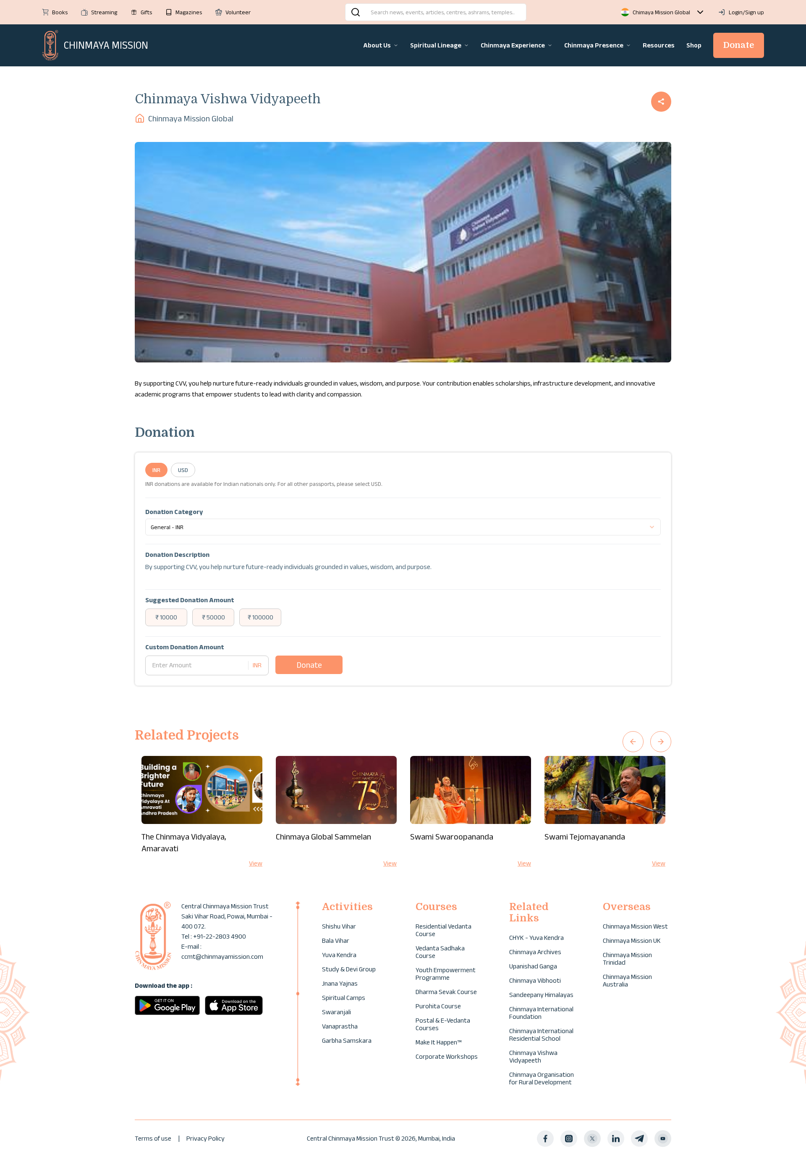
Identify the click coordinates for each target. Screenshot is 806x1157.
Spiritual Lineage (435, 45)
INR (156, 470)
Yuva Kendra (339, 954)
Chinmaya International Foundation (541, 1012)
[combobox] (403, 527)
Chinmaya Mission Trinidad (627, 958)
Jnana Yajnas (340, 983)
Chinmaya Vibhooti (535, 980)
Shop (693, 45)
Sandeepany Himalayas (541, 994)
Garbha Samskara (347, 1040)
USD (183, 470)
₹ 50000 (213, 617)
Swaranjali (336, 1011)
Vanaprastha (340, 1026)
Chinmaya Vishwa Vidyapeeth (533, 1056)
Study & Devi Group (349, 969)
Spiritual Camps (343, 997)
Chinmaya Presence (593, 45)
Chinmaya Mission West (635, 926)
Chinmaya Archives (535, 951)
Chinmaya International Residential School (541, 1034)
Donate (738, 45)
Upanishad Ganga (533, 966)
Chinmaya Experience (513, 45)
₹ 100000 (260, 617)
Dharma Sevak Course (446, 991)
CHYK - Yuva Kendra (536, 937)
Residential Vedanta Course (443, 930)
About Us (377, 45)
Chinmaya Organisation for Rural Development (541, 1078)
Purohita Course (438, 1006)
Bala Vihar (335, 940)
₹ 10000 (166, 617)
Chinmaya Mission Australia (627, 980)
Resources (659, 45)
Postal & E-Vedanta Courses (443, 1024)
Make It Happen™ (438, 1042)
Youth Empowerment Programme (446, 973)
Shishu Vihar (339, 926)
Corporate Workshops (447, 1056)
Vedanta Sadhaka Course (440, 951)
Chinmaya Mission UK (632, 940)
